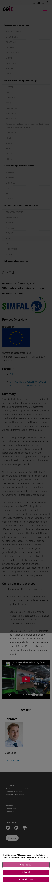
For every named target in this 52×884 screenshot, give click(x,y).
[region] (26, 866)
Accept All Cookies (26, 879)
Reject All (26, 872)
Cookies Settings (26, 865)
